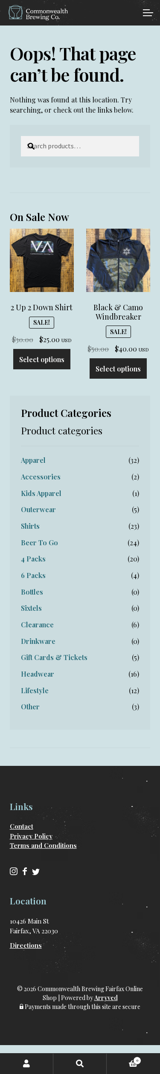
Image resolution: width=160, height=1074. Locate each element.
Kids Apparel (41, 493)
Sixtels (31, 608)
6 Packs (33, 575)
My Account (26, 1064)
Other (30, 706)
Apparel (33, 460)
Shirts (30, 525)
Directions (26, 945)
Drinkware (38, 641)
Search (80, 1064)
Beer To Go (39, 542)
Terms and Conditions (43, 845)
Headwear (37, 673)
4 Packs (33, 558)
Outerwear (38, 509)
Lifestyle (35, 690)
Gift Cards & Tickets (54, 657)
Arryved (106, 998)
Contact (21, 826)
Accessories (41, 476)
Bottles (32, 591)
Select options (41, 359)
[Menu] (147, 13)
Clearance (37, 624)
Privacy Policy (31, 836)
